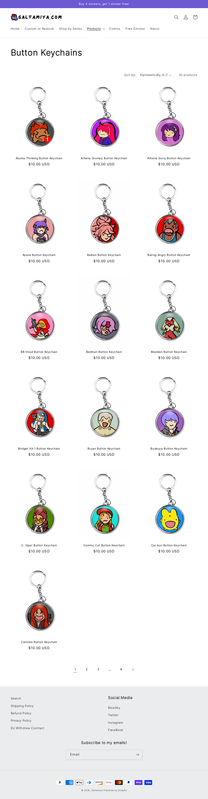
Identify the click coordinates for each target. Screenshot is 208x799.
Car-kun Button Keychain (169, 545)
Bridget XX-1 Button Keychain (39, 448)
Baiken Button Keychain (104, 255)
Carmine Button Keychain (39, 642)
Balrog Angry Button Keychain (168, 255)
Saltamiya (97, 790)
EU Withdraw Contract (27, 728)
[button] (96, 28)
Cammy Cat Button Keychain (104, 545)
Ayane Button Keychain (39, 255)
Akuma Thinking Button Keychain (39, 158)
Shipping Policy (22, 706)
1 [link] (75, 669)
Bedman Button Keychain (104, 351)
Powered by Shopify (115, 790)
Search (16, 698)
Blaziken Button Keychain (169, 351)
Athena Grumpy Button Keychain (104, 158)
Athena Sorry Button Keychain (169, 158)
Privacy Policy (21, 720)
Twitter (113, 715)
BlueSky (114, 708)
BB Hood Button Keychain (39, 351)
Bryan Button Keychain (104, 448)
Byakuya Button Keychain (169, 448)
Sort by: (130, 75)
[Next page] (133, 669)
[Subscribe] (137, 754)
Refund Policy (21, 713)
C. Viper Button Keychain (39, 545)
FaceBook (115, 730)
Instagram (115, 722)
